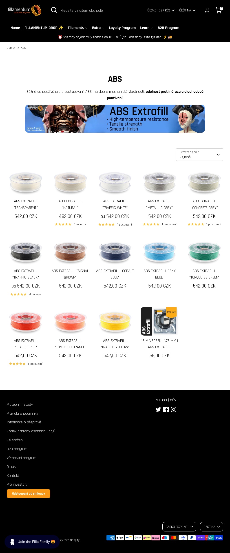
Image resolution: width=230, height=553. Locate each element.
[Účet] (207, 10)
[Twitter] (158, 409)
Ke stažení (15, 440)
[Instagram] (173, 409)
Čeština (185, 10)
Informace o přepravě (24, 422)
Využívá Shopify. (70, 540)
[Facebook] (166, 409)
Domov (11, 48)
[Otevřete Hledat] (53, 9)
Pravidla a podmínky (22, 413)
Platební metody (20, 404)
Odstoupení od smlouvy (28, 493)
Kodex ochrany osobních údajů (31, 431)
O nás (11, 466)
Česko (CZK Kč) (158, 10)
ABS (23, 48)
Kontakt (13, 475)
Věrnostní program (21, 457)
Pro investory (17, 484)
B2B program (17, 448)
